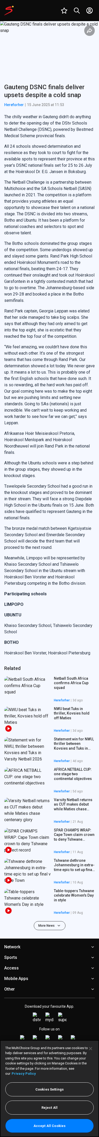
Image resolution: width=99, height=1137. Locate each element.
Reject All (49, 1108)
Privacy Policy (24, 1074)
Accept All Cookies (49, 1126)
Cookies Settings (49, 1089)
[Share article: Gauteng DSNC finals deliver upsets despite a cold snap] (89, 30)
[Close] (90, 1048)
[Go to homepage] (9, 10)
